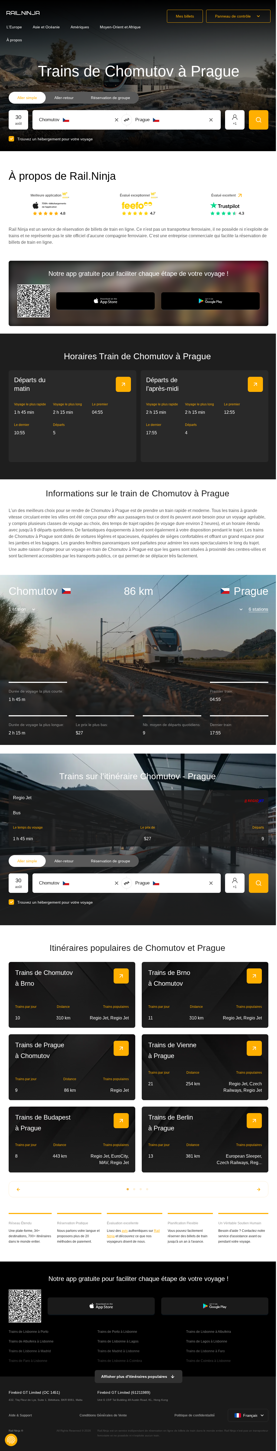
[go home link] (22, 12)
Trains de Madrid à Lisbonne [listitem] (118, 1351)
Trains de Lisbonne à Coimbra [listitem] (119, 1361)
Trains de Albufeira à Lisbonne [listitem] (31, 1341)
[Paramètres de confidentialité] (11, 1440)
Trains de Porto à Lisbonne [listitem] (117, 1332)
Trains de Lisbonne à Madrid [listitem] (30, 1351)
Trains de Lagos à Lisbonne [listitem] (206, 1341)
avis (125, 1231)
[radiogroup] (74, 98)
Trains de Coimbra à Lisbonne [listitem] (208, 1361)
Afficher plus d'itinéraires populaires (134, 1376)
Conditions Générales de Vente (103, 1415)
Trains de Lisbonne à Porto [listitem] (28, 1332)
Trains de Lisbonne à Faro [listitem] (205, 1351)
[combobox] (69, 120)
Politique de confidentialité (194, 1415)
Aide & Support (20, 1415)
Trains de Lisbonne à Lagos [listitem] (117, 1341)
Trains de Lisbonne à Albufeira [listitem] (208, 1332)
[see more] (123, 384)
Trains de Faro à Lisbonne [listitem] (28, 1361)
